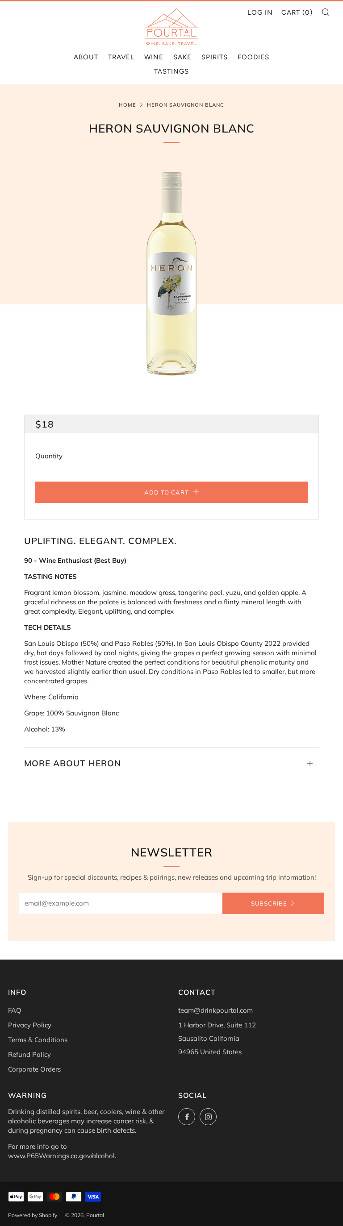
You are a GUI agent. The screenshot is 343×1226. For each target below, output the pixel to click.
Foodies (253, 57)
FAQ (14, 1010)
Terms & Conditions (37, 1039)
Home (127, 105)
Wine (153, 57)
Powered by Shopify (32, 1215)
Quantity (49, 456)
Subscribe (269, 903)
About (86, 57)
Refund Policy (29, 1054)
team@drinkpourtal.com (215, 1010)
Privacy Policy (29, 1025)
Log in (260, 12)
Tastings (171, 71)
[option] (171, 273)
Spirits (214, 57)
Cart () (297, 12)
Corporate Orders (34, 1069)
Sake (182, 57)
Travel (121, 57)
